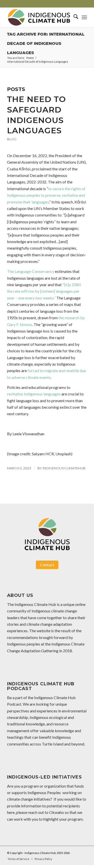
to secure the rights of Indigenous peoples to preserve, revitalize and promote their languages (46, 195)
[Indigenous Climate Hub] (39, 17)
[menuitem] (73, 17)
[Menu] (84, 17)
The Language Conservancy (30, 271)
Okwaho (56, 812)
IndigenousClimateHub (64, 468)
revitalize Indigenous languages (34, 393)
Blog (12, 139)
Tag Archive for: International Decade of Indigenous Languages (45, 43)
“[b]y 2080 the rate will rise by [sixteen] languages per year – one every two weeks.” (44, 291)
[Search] (73, 17)
